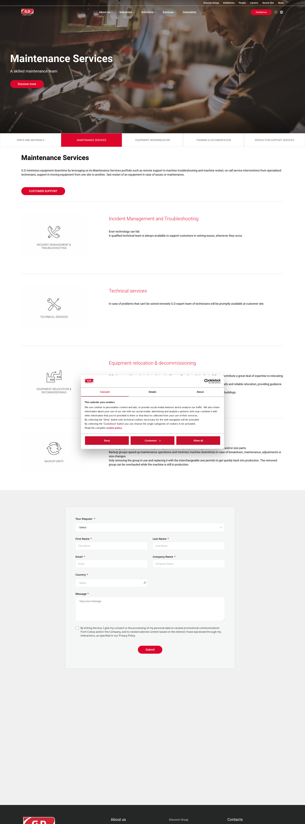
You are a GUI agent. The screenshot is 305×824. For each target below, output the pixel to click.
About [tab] (200, 391)
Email (79, 556)
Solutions (147, 12)
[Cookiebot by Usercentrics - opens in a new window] (206, 381)
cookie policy (114, 428)
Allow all (198, 440)
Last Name (159, 539)
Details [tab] (152, 391)
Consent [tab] (105, 391)
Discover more (27, 84)
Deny (107, 440)
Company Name (163, 556)
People (242, 3)
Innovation (189, 12)
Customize (151, 440)
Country (80, 574)
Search (276, 12)
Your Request (84, 519)
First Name (82, 539)
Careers (254, 3)
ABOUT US (118, 819)
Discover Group (211, 3)
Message (80, 594)
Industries (125, 12)
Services (168, 12)
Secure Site (268, 3)
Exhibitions (228, 3)
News (281, 3)
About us (104, 12)
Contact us (261, 12)
